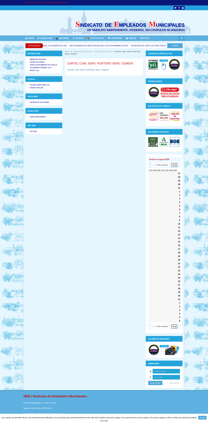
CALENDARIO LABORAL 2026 (40, 68)
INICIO (31, 38)
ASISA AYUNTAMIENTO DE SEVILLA (43, 65)
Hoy (174, 165)
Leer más (104, 421)
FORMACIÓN (116, 38)
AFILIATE (79, 38)
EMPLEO (132, 38)
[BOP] (153, 142)
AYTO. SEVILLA (97, 38)
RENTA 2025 (34, 70)
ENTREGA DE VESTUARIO (39, 102)
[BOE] (174, 142)
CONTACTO (145, 38)
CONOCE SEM (46, 38)
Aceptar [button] (202, 418)
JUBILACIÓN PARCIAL (38, 117)
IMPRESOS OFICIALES (38, 59)
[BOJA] (163, 142)
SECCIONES (64, 38)
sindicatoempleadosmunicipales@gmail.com (46, 414)
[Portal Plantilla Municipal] (153, 116)
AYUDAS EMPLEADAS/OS (39, 85)
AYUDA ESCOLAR (36, 88)
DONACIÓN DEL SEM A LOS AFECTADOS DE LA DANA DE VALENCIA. (144, 46)
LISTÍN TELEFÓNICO (37, 62)
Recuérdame (174, 383)
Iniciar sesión (155, 383)
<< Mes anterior (161, 165)
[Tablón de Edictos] (175, 116)
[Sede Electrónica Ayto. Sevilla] (164, 116)
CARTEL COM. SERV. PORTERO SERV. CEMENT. (46, 3)
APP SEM (33, 131)
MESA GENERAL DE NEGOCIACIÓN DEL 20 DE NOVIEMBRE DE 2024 (83, 46)
